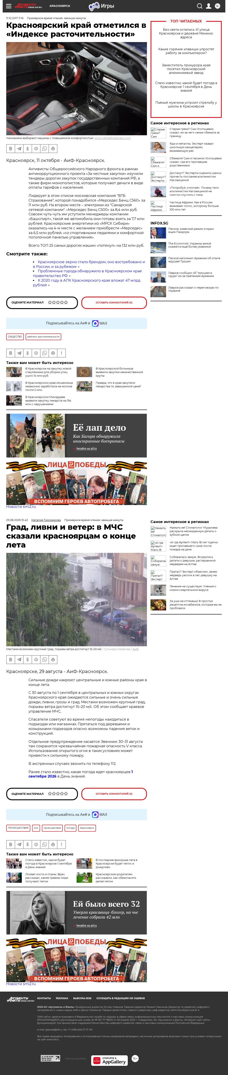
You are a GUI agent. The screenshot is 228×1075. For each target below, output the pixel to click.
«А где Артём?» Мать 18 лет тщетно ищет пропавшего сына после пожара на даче (194, 546)
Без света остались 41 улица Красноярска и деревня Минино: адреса (186, 33)
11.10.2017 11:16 (14, 18)
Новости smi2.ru (21, 507)
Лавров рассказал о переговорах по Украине (193, 289)
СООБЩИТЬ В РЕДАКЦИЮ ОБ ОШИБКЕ (120, 998)
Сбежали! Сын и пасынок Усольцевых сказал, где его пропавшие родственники (196, 162)
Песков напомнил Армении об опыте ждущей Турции (194, 260)
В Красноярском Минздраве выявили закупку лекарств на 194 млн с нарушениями (48, 400)
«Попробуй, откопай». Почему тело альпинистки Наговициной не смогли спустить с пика (194, 191)
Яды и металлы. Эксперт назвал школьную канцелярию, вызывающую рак (192, 147)
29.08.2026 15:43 (17, 520)
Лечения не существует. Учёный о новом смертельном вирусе (193, 588)
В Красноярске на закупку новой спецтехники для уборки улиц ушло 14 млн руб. (48, 372)
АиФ (135, 649)
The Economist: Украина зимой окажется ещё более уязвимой (189, 245)
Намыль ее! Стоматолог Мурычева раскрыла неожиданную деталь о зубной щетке (194, 531)
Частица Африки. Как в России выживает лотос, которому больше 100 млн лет (194, 206)
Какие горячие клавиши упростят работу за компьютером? (186, 51)
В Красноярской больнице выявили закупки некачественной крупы (119, 372)
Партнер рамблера (75, 1058)
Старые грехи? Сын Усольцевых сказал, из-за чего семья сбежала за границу (195, 132)
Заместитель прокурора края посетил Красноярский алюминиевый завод (186, 69)
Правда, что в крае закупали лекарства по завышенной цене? (118, 384)
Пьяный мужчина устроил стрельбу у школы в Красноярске (186, 104)
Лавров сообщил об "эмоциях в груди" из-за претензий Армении (191, 274)
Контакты (44, 998)
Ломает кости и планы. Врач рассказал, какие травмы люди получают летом (46, 878)
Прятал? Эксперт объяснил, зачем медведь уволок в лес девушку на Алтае (193, 575)
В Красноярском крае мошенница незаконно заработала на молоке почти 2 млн (49, 386)
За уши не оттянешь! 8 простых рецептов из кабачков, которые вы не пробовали (196, 604)
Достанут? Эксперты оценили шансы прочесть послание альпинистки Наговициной (195, 176)
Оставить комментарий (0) (114, 302)
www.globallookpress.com (113, 138)
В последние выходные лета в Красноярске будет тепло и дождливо (116, 863)
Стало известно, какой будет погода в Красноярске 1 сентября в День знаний (186, 87)
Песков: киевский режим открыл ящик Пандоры (191, 230)
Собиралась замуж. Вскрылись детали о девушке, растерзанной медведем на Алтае (193, 560)
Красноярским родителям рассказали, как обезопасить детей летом (116, 878)
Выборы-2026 (82, 998)
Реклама (62, 998)
